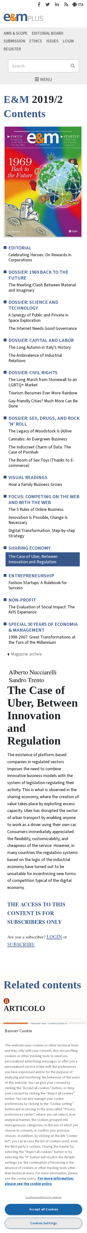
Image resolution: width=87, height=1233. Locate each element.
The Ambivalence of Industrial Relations (35, 358)
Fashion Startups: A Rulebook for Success (37, 585)
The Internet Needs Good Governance (42, 328)
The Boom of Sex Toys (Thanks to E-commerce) (41, 463)
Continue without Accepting (43, 1197)
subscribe (20, 944)
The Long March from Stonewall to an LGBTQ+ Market (42, 382)
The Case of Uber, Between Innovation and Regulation (33, 559)
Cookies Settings (43, 1223)
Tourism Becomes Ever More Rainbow (42, 393)
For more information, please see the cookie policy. (39, 1181)
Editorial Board (47, 33)
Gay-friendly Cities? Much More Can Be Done (43, 403)
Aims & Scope (16, 33)
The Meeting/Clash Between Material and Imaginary (42, 287)
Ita (80, 5)
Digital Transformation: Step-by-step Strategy (41, 533)
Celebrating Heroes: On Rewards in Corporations (39, 257)
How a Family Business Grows (35, 484)
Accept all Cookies (43, 1209)
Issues (52, 41)
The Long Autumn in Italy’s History (39, 347)
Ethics (35, 41)
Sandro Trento (26, 680)
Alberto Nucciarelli (33, 672)
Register (12, 49)
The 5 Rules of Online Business (36, 509)
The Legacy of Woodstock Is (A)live (40, 431)
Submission (14, 41)
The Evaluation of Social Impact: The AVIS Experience (41, 609)
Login (68, 41)
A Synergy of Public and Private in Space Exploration (38, 318)
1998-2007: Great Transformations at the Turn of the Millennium (42, 640)
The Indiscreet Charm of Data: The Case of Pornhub (39, 450)
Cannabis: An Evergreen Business (37, 439)
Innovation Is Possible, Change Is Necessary (38, 520)
